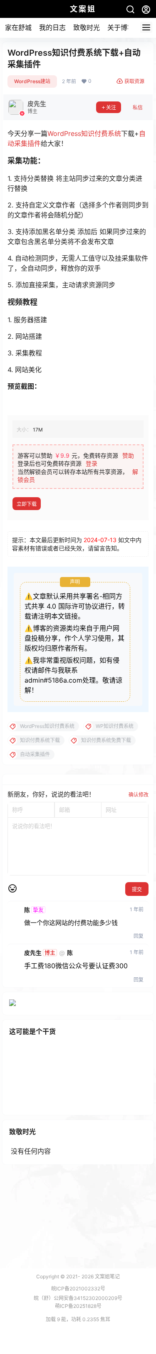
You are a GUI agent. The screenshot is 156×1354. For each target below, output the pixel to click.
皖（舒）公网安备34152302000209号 (78, 1298)
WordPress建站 (32, 81)
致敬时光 (86, 27)
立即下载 (27, 504)
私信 (138, 107)
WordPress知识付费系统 (84, 133)
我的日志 (52, 27)
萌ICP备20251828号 (78, 1306)
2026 (88, 1276)
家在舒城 (18, 27)
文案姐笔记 (107, 1276)
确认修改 (139, 795)
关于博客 (120, 27)
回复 (139, 936)
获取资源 (134, 81)
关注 (111, 107)
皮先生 (33, 953)
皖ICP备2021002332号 (78, 1288)
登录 (91, 463)
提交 (137, 889)
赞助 (128, 455)
